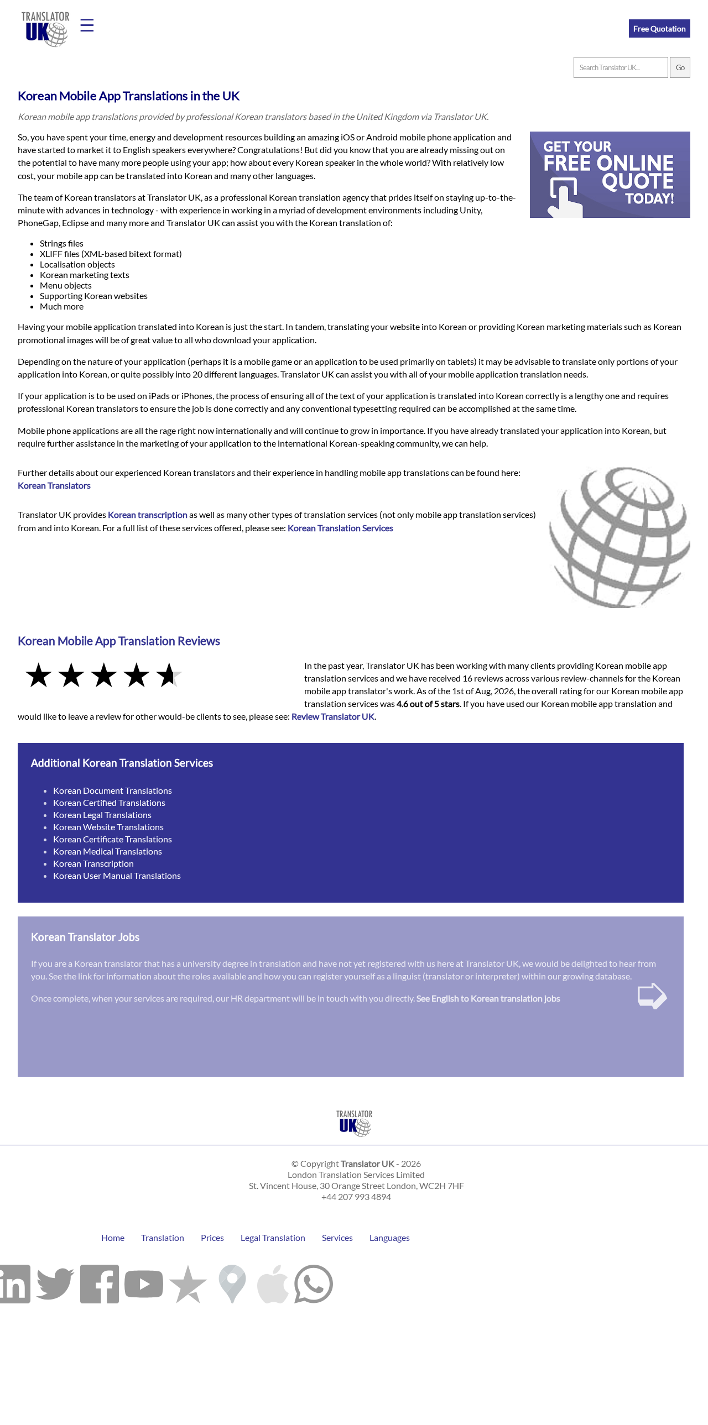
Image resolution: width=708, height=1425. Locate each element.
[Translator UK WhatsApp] (313, 1281)
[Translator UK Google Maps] (232, 1281)
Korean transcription (148, 514)
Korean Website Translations (108, 826)
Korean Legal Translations (102, 814)
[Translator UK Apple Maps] (272, 1281)
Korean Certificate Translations (112, 839)
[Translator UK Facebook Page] (99, 1281)
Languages (389, 1237)
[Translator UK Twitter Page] (55, 1281)
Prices (212, 1237)
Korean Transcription (93, 863)
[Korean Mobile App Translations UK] (354, 1139)
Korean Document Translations (112, 790)
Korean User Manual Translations (117, 875)
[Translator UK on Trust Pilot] (188, 1281)
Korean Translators (54, 485)
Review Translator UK (332, 716)
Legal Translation (273, 1237)
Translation (162, 1237)
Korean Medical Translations (107, 851)
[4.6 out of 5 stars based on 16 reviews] (153, 676)
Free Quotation (659, 28)
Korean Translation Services (340, 527)
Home (112, 1237)
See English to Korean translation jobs (488, 998)
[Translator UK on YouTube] (144, 1281)
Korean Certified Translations (109, 802)
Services (337, 1237)
